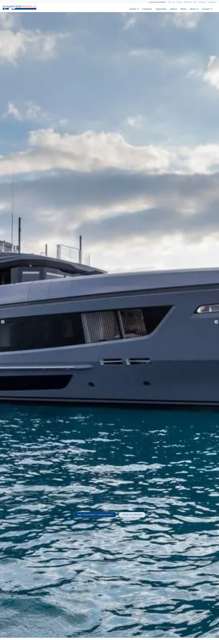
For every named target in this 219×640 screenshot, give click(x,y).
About (193, 8)
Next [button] (216, 322)
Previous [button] (3, 322)
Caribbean (202, 2)
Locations (147, 8)
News (183, 8)
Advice (173, 8)
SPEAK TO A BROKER (132, 514)
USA (169, 2)
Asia (195, 2)
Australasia (211, 2)
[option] (109, 320)
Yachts (132, 8)
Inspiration (161, 8)
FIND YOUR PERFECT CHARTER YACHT (95, 514)
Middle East (188, 2)
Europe (179, 2)
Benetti (3, 632)
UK (174, 2)
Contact (206, 8)
